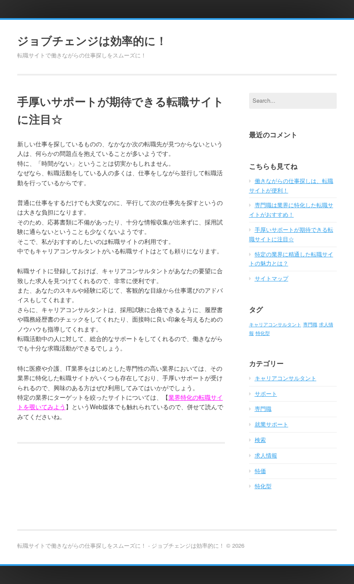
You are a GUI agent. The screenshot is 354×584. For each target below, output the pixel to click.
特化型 (263, 333)
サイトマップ (271, 278)
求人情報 (266, 455)
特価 (260, 471)
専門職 (310, 324)
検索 (260, 440)
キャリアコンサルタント (275, 324)
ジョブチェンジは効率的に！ (92, 40)
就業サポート (271, 424)
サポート (266, 393)
